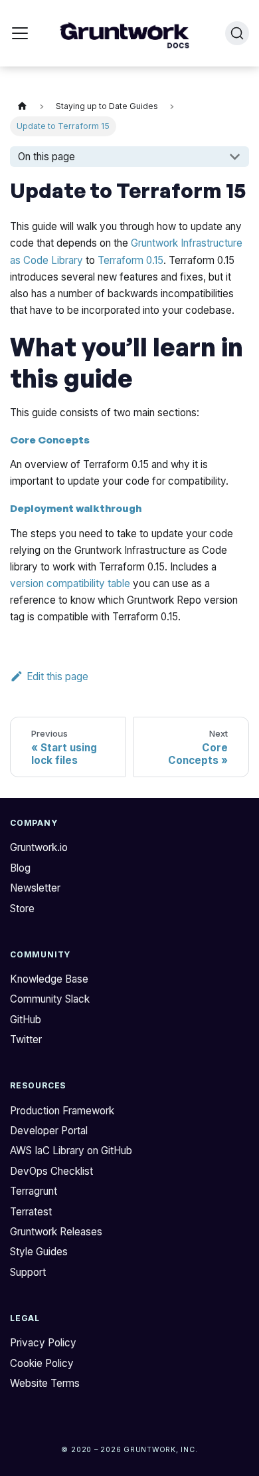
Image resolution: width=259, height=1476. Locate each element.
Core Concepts (50, 439)
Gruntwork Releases (56, 1231)
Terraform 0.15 (130, 260)
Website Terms (45, 1383)
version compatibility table (70, 583)
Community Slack (50, 999)
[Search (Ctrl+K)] (237, 33)
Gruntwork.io (39, 847)
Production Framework (62, 1110)
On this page (46, 156)
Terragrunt (33, 1191)
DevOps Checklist (51, 1171)
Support (28, 1272)
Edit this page (57, 676)
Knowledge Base (49, 979)
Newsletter (35, 888)
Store (22, 908)
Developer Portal (49, 1130)
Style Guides (39, 1251)
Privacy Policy (43, 1342)
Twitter (26, 1039)
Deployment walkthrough (75, 508)
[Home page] (22, 107)
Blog (20, 868)
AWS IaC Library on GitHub (71, 1150)
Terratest (31, 1211)
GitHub (25, 1019)
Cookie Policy (42, 1363)
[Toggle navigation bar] (20, 33)
